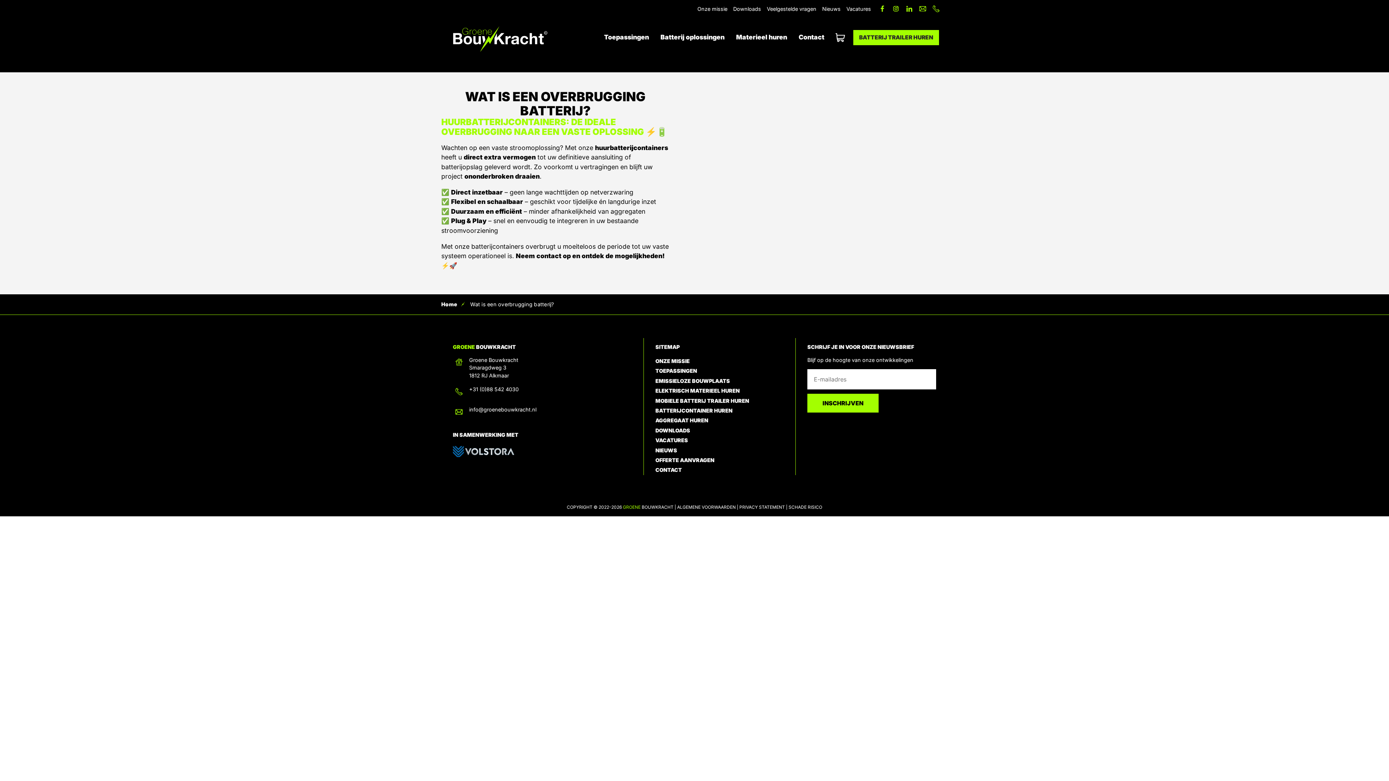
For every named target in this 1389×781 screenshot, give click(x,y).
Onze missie (712, 9)
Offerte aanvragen (839, 38)
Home (449, 304)
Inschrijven (843, 403)
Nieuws (831, 9)
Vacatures (858, 9)
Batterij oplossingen (692, 37)
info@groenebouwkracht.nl (502, 409)
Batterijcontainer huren (693, 410)
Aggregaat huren (681, 420)
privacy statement (762, 507)
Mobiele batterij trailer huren (702, 401)
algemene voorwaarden (706, 507)
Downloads (747, 9)
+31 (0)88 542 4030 (494, 389)
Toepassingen (626, 37)
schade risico (805, 507)
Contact (811, 37)
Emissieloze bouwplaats (692, 381)
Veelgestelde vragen (791, 9)
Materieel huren (761, 37)
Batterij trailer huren (896, 37)
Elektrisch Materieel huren (697, 391)
